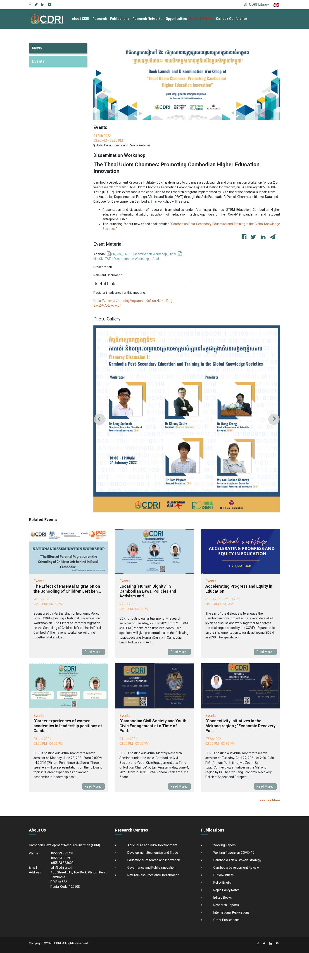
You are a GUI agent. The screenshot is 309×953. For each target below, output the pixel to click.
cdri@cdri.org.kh (61, 867)
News (37, 48)
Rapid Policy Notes (226, 890)
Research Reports (226, 905)
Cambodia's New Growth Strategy (237, 860)
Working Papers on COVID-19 (233, 852)
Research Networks (147, 19)
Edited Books (222, 897)
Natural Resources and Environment (153, 875)
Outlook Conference (231, 19)
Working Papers (224, 845)
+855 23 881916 (62, 858)
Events (38, 61)
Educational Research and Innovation (153, 860)
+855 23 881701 (62, 853)
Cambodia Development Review (236, 867)
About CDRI (80, 19)
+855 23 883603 (62, 863)
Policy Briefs (222, 882)
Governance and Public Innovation (151, 867)
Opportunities (176, 19)
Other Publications (226, 920)
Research (100, 19)
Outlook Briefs (223, 875)
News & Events (201, 19)
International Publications (231, 912)
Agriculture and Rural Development (152, 845)
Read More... (93, 652)
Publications (119, 19)
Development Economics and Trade (152, 852)
